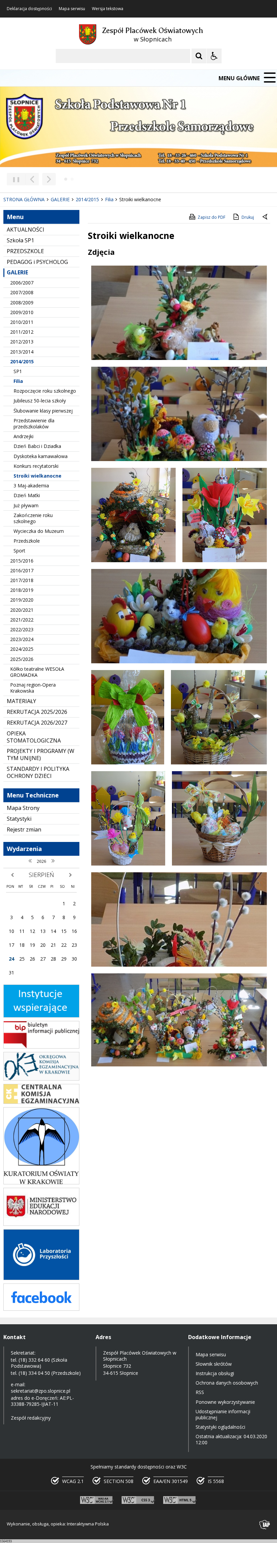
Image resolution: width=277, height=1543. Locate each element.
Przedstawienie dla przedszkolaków (34, 423)
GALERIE (17, 272)
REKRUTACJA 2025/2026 (37, 712)
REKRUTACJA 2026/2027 (37, 722)
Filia (18, 381)
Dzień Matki (27, 495)
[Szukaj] (199, 56)
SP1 (18, 371)
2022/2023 (21, 629)
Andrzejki (23, 436)
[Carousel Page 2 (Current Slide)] (72, 179)
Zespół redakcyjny (31, 1418)
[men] (41, 1224)
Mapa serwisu (72, 9)
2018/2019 (21, 590)
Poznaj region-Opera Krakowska (33, 688)
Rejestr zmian (24, 829)
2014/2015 (22, 361)
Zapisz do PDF (211, 217)
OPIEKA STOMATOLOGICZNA (34, 737)
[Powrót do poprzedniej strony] (265, 217)
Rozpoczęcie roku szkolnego (45, 391)
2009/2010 (21, 312)
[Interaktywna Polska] (264, 1524)
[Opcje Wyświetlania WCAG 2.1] (214, 56)
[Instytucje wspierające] (41, 1016)
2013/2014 (21, 352)
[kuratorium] (41, 1182)
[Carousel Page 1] (65, 179)
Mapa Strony (23, 808)
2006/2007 (21, 282)
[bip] (41, 1047)
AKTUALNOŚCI (25, 229)
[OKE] (41, 1079)
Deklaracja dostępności (29, 9)
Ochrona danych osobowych (227, 1383)
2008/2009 (21, 302)
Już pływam (26, 505)
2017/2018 (21, 580)
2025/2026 (21, 659)
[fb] (41, 1309)
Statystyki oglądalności (220, 1427)
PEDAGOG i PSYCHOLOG (37, 262)
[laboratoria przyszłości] (41, 1278)
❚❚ (14, 179)
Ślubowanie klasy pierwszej (43, 410)
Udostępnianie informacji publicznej (223, 1414)
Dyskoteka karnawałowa (41, 456)
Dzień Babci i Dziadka (37, 446)
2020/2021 (21, 610)
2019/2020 (21, 600)
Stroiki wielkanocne (37, 476)
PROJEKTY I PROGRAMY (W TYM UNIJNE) (40, 754)
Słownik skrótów (214, 1364)
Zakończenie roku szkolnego (33, 518)
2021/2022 (21, 619)
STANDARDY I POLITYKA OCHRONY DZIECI (38, 772)
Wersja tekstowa (107, 9)
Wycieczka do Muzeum (39, 531)
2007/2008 (21, 292)
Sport (19, 550)
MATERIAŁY (21, 701)
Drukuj (248, 217)
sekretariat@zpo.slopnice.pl (40, 1391)
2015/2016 (21, 560)
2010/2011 (21, 322)
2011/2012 (21, 332)
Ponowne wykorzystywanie (225, 1402)
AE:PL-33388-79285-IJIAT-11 (42, 1401)
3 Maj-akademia (31, 485)
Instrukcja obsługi (215, 1373)
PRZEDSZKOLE (25, 251)
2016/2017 (21, 570)
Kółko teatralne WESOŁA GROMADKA (37, 672)
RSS (200, 1392)
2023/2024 (21, 639)
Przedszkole (27, 541)
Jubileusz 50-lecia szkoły (40, 400)
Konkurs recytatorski (36, 466)
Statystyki (19, 818)
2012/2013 (21, 341)
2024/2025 (21, 649)
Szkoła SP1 (20, 240)
